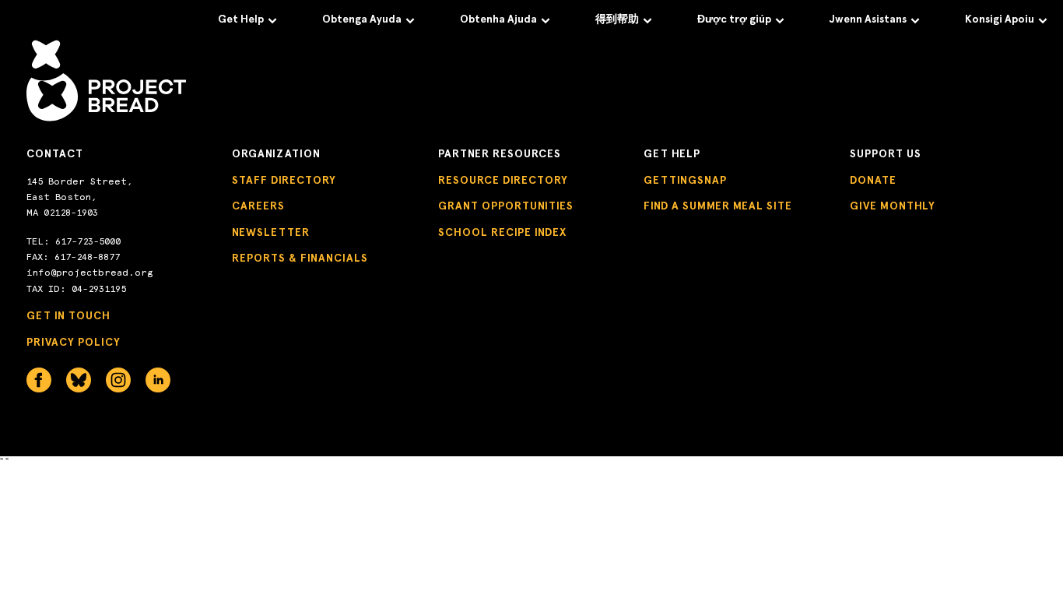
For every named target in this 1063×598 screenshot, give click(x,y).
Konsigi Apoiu (999, 19)
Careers (258, 206)
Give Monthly (892, 206)
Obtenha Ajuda (498, 19)
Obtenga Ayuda (362, 19)
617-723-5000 (88, 241)
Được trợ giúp (734, 19)
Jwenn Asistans (868, 19)
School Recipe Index (502, 232)
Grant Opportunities (506, 206)
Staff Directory (284, 180)
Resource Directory (503, 180)
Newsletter (271, 232)
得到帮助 (617, 19)
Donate (873, 180)
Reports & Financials (300, 258)
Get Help (241, 19)
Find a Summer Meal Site (718, 206)
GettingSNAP (685, 180)
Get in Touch (68, 315)
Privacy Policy (73, 342)
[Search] (1015, 63)
